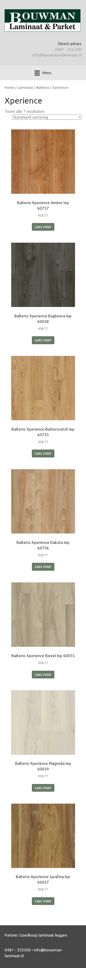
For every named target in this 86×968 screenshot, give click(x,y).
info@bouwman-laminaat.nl (56, 55)
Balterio (42, 87)
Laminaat (25, 87)
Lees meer (43, 227)
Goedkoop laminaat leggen (43, 935)
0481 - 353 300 (68, 49)
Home (9, 87)
